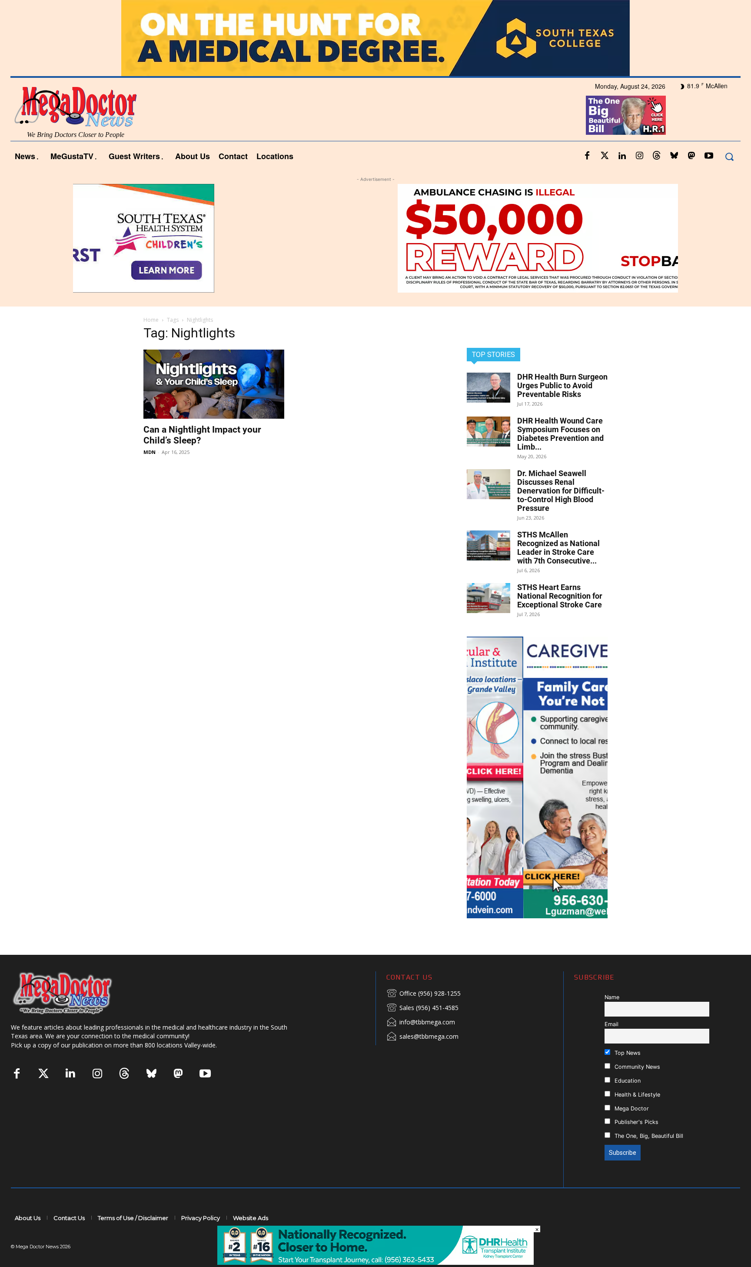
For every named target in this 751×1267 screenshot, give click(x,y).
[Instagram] (639, 156)
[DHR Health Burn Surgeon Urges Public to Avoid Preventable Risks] (488, 388)
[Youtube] (709, 156)
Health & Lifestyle (636, 1094)
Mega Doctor (631, 1108)
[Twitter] (604, 156)
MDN (149, 452)
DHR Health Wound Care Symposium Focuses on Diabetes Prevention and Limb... (560, 433)
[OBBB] (626, 115)
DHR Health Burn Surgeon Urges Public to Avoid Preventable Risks (562, 385)
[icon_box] (423, 994)
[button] (729, 156)
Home (151, 319)
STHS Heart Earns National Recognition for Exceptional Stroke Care (559, 596)
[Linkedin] (622, 156)
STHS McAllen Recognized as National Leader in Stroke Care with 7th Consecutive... (558, 547)
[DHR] (375, 1262)
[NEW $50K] (375, 238)
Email (611, 1024)
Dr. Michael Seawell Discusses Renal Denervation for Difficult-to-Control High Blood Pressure (561, 491)
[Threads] (656, 156)
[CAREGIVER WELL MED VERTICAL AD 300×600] (537, 777)
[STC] (375, 38)
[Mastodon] (691, 156)
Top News (627, 1053)
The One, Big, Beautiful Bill (648, 1136)
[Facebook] (587, 156)
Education (627, 1080)
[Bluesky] (674, 156)
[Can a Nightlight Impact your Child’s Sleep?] (213, 384)
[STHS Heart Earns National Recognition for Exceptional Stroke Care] (488, 598)
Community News (636, 1067)
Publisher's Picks (635, 1122)
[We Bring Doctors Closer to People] (75, 992)
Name (612, 997)
